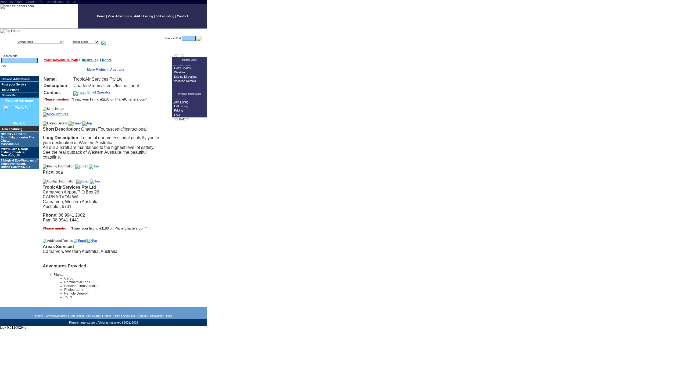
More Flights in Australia (105, 69)
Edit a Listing (165, 16)
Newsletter (9, 95)
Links (116, 315)
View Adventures (120, 16)
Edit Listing (181, 106)
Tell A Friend (10, 89)
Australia (89, 60)
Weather (179, 72)
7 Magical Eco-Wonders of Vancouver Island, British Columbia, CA (19, 164)
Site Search (93, 315)
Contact (182, 16)
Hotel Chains (182, 68)
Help (169, 315)
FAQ (177, 114)
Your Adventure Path (61, 60)
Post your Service (14, 84)
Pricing (178, 110)
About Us (129, 315)
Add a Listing (143, 16)
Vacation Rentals (185, 81)
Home (101, 16)
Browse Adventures (16, 79)
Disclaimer (157, 315)
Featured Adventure (19, 100)
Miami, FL (19, 123)
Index (107, 315)
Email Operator (98, 92)
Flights (106, 60)
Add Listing (181, 101)
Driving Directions (185, 76)
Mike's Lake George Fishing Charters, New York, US (14, 152)
